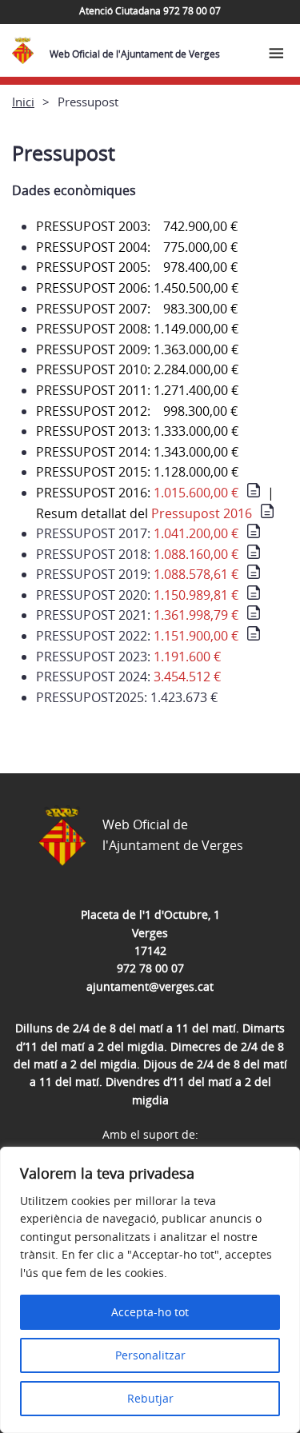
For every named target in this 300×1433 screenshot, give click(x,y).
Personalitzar (150, 1355)
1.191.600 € (187, 656)
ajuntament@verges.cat (150, 986)
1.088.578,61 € (196, 574)
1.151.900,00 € (196, 636)
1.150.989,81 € (196, 595)
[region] (150, 1290)
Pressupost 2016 (201, 513)
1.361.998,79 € (196, 615)
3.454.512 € (187, 676)
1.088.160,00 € (196, 554)
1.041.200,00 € (196, 533)
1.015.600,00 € (196, 492)
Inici (23, 102)
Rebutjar (150, 1398)
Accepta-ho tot (150, 1311)
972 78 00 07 (150, 968)
